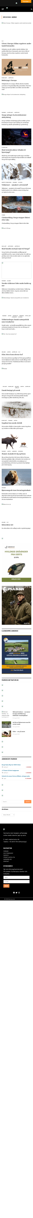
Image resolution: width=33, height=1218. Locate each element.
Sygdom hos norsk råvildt (12, 423)
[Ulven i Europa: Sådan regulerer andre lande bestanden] (16, 30)
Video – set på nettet (19, 731)
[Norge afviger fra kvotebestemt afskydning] (16, 102)
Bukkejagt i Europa (9, 80)
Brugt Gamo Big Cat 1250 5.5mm (11, 765)
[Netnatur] (17, 9)
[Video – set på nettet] (6, 734)
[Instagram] (19, 892)
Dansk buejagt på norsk (11, 390)
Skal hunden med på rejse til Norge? (16, 249)
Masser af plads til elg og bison (14, 454)
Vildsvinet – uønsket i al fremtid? (15, 185)
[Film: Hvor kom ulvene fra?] (16, 341)
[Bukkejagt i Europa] (16, 67)
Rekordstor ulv (7, 525)
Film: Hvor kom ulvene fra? (12, 354)
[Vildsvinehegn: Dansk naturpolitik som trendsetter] (16, 305)
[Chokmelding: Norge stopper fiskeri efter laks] (16, 204)
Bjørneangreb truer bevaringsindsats (16, 490)
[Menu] (3, 9)
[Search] (31, 9)
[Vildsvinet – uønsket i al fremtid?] (16, 171)
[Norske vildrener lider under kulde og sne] (16, 270)
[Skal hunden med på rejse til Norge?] (16, 235)
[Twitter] (16, 892)
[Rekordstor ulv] (16, 511)
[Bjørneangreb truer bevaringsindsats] (16, 477)
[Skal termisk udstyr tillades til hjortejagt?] (16, 136)
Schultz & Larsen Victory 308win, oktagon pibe (16, 776)
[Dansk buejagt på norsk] (16, 376)
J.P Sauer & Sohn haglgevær (10, 770)
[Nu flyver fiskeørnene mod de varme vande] (6, 724)
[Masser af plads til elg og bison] (16, 440)
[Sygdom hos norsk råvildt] (16, 410)
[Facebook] (14, 892)
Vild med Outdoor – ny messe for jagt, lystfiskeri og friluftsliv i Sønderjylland (21, 713)
